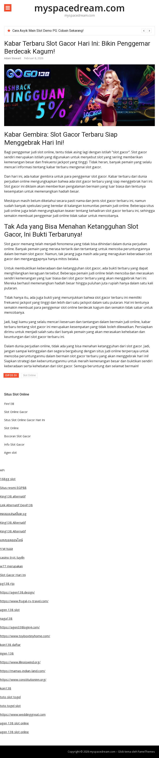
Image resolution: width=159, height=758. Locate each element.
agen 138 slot (10, 610)
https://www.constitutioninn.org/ (23, 679)
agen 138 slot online (14, 723)
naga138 (6, 618)
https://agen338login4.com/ (20, 627)
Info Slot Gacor (14, 444)
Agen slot (10, 453)
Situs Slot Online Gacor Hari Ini (24, 420)
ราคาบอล (6, 549)
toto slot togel (10, 697)
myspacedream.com (79, 7)
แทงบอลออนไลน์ (11, 540)
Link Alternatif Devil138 (16, 505)
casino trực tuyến (12, 557)
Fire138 (9, 404)
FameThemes (146, 751)
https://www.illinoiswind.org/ (20, 662)
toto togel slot (10, 706)
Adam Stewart (12, 58)
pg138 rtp (7, 583)
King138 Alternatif (13, 522)
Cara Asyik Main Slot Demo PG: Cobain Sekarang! (48, 31)
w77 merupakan (11, 566)
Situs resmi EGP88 (13, 487)
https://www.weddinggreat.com (23, 714)
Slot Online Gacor (16, 412)
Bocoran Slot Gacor (17, 436)
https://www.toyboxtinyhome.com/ (25, 636)
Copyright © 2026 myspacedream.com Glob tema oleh (103, 751)
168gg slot (8, 479)
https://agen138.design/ (17, 592)
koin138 (5, 688)
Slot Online (29, 375)
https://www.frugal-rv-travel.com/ (24, 601)
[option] (82, 30)
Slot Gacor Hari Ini (13, 575)
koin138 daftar (10, 645)
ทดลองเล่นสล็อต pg (13, 514)
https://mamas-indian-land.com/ (22, 671)
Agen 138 (7, 653)
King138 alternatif (12, 496)
